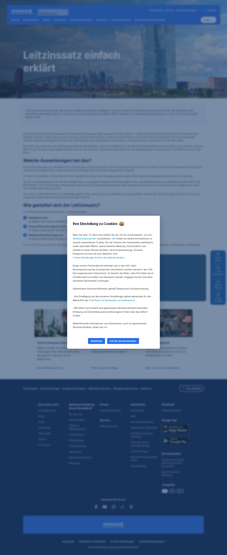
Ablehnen (96, 341)
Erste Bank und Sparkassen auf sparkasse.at (112, 300)
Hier (114, 238)
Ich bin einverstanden (123, 341)
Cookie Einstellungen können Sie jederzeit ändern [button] (98, 257)
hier (105, 327)
